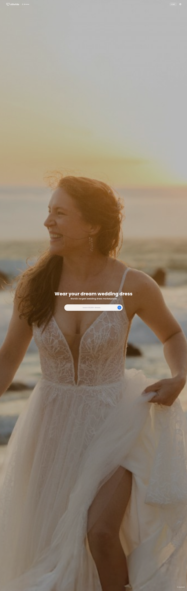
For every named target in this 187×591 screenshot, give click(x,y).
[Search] (119, 308)
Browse (26, 4)
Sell (173, 4)
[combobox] (93, 307)
